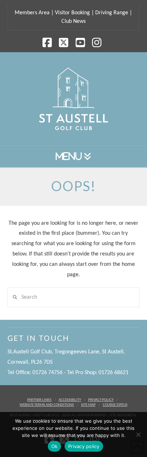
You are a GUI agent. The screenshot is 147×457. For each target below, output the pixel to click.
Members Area (32, 13)
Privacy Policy (100, 400)
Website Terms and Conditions (47, 405)
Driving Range (111, 13)
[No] (138, 434)
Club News (73, 21)
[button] (73, 157)
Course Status (115, 405)
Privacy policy (84, 446)
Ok (54, 446)
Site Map (88, 405)
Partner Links (39, 400)
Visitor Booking (72, 13)
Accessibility (70, 400)
